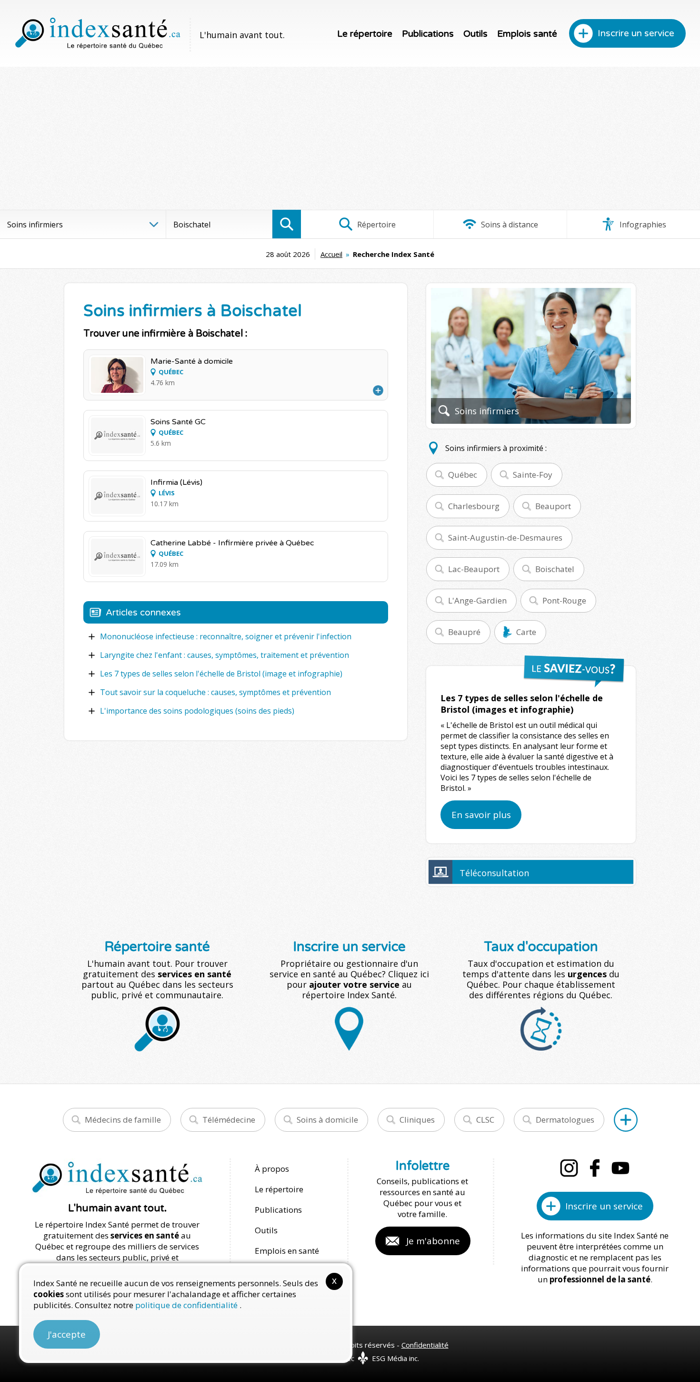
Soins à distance (508, 224)
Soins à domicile (327, 1119)
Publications (428, 34)
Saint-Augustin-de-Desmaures (505, 537)
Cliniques (417, 1119)
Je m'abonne (433, 1241)
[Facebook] (594, 1167)
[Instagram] (569, 1167)
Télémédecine (228, 1119)
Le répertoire (364, 34)
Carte (526, 631)
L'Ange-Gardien (477, 600)
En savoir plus (481, 815)
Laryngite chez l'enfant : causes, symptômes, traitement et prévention (224, 655)
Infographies (642, 224)
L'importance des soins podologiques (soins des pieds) (197, 711)
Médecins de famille (123, 1119)
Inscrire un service (636, 33)
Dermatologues (565, 1119)
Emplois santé (527, 34)
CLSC (485, 1119)
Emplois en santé (287, 1250)
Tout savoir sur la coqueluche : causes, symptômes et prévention (215, 692)
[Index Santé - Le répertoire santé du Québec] (97, 33)
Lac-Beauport (474, 568)
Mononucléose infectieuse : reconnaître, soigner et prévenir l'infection (225, 636)
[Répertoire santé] (626, 1120)
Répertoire (375, 224)
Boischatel (554, 568)
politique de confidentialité (187, 1305)
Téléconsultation (494, 873)
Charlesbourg (474, 506)
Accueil (331, 254)
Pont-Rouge (564, 600)
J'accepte (67, 1334)
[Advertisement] (350, 138)
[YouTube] (620, 1167)
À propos (272, 1168)
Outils (475, 34)
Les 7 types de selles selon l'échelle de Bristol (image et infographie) (221, 673)
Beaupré (464, 631)
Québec (462, 474)
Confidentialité (425, 1345)
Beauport (553, 506)
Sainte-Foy (532, 474)
